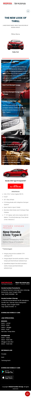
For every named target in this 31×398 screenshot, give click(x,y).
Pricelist (3, 354)
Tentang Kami (5, 360)
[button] (4, 46)
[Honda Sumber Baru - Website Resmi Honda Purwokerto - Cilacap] (14, 4)
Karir (2, 357)
